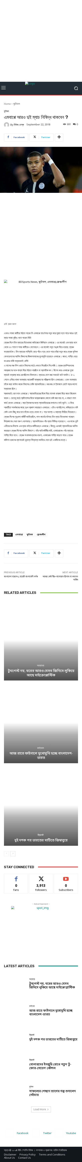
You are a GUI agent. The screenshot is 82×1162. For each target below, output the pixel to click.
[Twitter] (36, 1133)
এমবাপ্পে (19, 534)
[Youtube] (59, 1133)
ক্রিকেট (41, 835)
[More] (59, 137)
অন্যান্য (40, 665)
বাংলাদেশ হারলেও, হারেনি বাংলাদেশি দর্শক (21, 576)
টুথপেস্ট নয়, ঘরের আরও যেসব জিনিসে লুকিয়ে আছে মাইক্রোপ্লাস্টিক (41, 673)
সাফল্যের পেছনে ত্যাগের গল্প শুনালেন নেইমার (52, 1093)
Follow (41, 876)
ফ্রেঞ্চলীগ (41, 534)
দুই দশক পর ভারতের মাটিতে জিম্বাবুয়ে (41, 840)
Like (16, 876)
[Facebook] (10, 1133)
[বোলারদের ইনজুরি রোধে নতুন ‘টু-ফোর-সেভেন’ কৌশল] (15, 1064)
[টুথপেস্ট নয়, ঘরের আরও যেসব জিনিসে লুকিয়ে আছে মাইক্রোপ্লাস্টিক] (41, 639)
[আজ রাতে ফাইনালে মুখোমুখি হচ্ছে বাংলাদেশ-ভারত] (41, 722)
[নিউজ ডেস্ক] (7, 124)
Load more (39, 1109)
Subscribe (66, 876)
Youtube (71, 1133)
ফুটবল (16, 104)
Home (7, 104)
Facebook (22, 1133)
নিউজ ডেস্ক (19, 124)
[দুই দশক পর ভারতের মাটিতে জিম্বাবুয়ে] (41, 805)
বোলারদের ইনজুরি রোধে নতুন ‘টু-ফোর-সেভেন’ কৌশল (50, 1066)
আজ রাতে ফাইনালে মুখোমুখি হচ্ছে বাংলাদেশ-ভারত (41, 755)
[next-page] (12, 853)
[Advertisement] (41, 41)
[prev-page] (6, 853)
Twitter (47, 1133)
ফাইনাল (40, 748)
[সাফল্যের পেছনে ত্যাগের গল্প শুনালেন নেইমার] (15, 1091)
